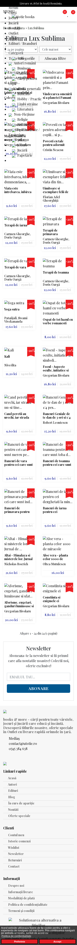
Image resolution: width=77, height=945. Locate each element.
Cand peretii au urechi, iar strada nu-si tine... (16, 415)
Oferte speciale (18, 816)
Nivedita (10, 365)
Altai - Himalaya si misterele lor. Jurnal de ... (18, 557)
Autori (13, 38)
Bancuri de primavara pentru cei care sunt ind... (17, 510)
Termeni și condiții (20, 911)
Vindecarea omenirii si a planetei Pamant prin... (57, 95)
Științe (21, 140)
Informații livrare (20, 892)
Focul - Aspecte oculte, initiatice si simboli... (56, 368)
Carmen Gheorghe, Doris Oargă (17, 235)
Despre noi (15, 886)
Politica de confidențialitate (27, 905)
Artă (20, 58)
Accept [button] (57, 941)
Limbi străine (27, 104)
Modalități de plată (21, 898)
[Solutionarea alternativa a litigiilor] (39, 923)
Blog (11, 797)
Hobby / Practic (28, 99)
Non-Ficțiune (24, 114)
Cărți (12, 12)
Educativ (23, 94)
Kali (7, 356)
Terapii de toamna (56, 272)
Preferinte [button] (19, 941)
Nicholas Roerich (16, 564)
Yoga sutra (11, 309)
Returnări (14, 860)
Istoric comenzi (19, 841)
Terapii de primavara (50, 232)
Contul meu (15, 835)
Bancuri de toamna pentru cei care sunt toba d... (57, 462)
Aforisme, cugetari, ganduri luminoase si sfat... (19, 604)
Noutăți (14, 28)
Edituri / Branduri (23, 43)
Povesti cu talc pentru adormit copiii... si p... (54, 143)
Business (23, 68)
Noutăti (12, 810)
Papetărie (24, 155)
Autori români (24, 63)
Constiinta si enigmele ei (51, 599)
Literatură (24, 109)
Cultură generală (27, 88)
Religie (22, 119)
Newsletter (15, 854)
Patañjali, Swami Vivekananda (15, 319)
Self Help (24, 124)
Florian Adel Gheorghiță (51, 198)
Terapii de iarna (15, 225)
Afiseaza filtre (55, 58)
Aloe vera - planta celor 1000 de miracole (55, 557)
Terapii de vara (15, 267)
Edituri (12, 791)
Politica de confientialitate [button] (16, 936)
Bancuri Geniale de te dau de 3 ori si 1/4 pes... (57, 415)
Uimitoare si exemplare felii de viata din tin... (55, 190)
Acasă (11, 778)
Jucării (13, 23)
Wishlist (13, 848)
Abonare (38, 688)
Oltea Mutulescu (54, 564)
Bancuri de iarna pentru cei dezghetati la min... (56, 510)
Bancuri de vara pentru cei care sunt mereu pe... (18, 462)
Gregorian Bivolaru (56, 103)
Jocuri (13, 18)
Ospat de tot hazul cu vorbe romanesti (58, 321)
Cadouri (23, 73)
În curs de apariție (20, 803)
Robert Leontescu (55, 423)
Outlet (13, 33)
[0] (68, 14)
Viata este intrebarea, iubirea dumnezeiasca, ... (17, 190)
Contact (13, 866)
